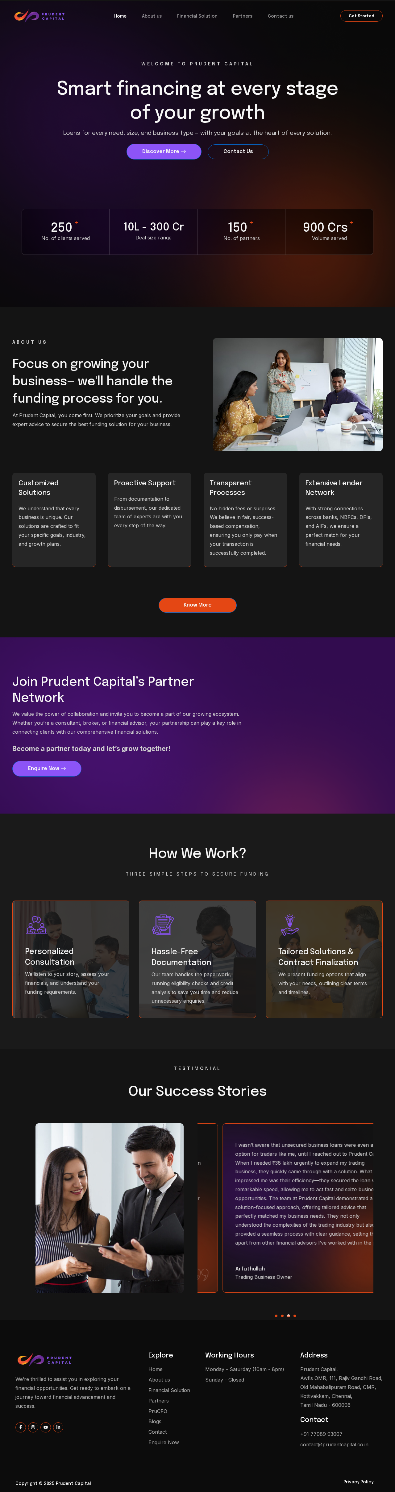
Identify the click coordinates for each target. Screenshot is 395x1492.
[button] (276, 1316)
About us (152, 16)
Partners (242, 16)
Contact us (280, 16)
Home (120, 16)
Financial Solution (197, 16)
